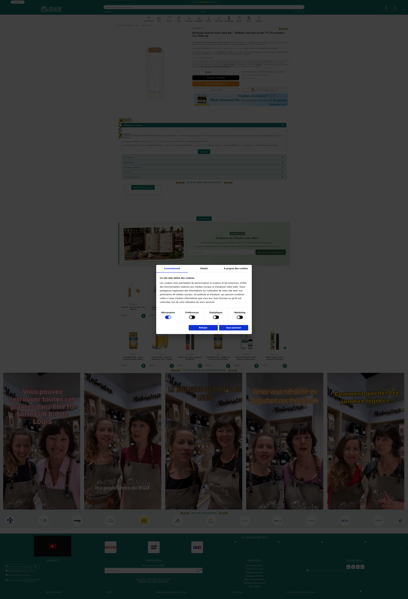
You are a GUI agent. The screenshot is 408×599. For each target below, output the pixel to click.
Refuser (203, 327)
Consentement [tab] (172, 268)
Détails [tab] (204, 268)
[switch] (192, 317)
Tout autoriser (233, 327)
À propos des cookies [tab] (236, 268)
